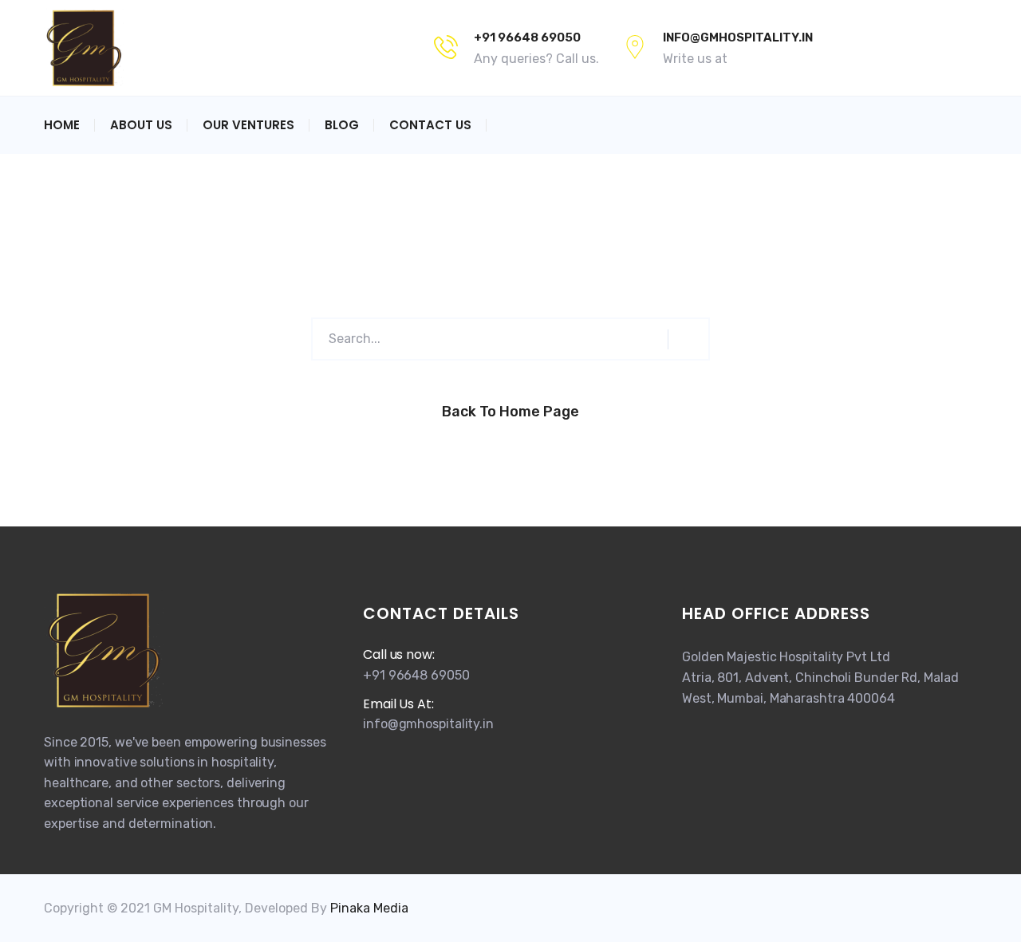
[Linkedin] (966, 47)
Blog (342, 124)
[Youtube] (939, 47)
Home (62, 124)
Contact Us (430, 124)
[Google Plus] (907, 47)
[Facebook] (848, 47)
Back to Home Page (510, 411)
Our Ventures (248, 124)
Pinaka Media (369, 908)
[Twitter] (875, 47)
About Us (141, 124)
